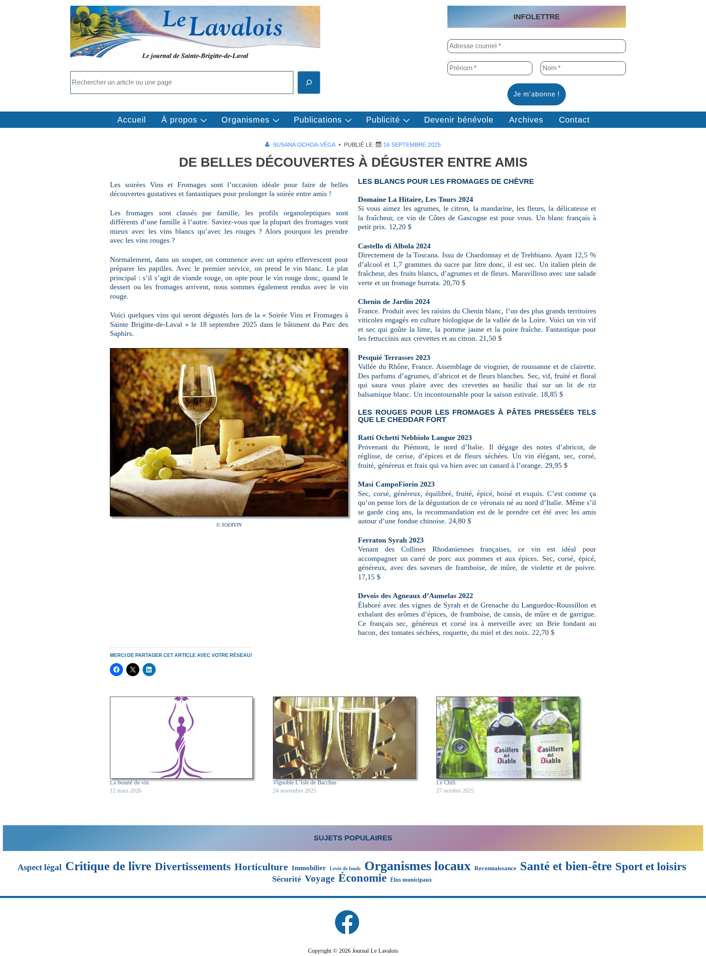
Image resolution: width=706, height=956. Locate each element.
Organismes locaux (417, 865)
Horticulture (261, 867)
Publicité (383, 119)
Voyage (320, 878)
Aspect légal (40, 867)
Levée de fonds (345, 868)
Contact (574, 119)
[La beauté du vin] (187, 738)
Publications (318, 119)
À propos (179, 119)
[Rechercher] (308, 82)
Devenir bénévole (459, 119)
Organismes (245, 119)
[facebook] (347, 922)
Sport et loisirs (650, 866)
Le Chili (446, 783)
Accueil (131, 119)
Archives (526, 119)
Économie (362, 878)
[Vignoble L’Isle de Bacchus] (350, 738)
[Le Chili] (513, 738)
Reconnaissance (495, 868)
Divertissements (193, 866)
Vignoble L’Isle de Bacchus (304, 783)
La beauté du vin (129, 783)
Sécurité (286, 879)
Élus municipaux (411, 879)
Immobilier (309, 867)
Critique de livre (108, 866)
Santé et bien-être (566, 866)
